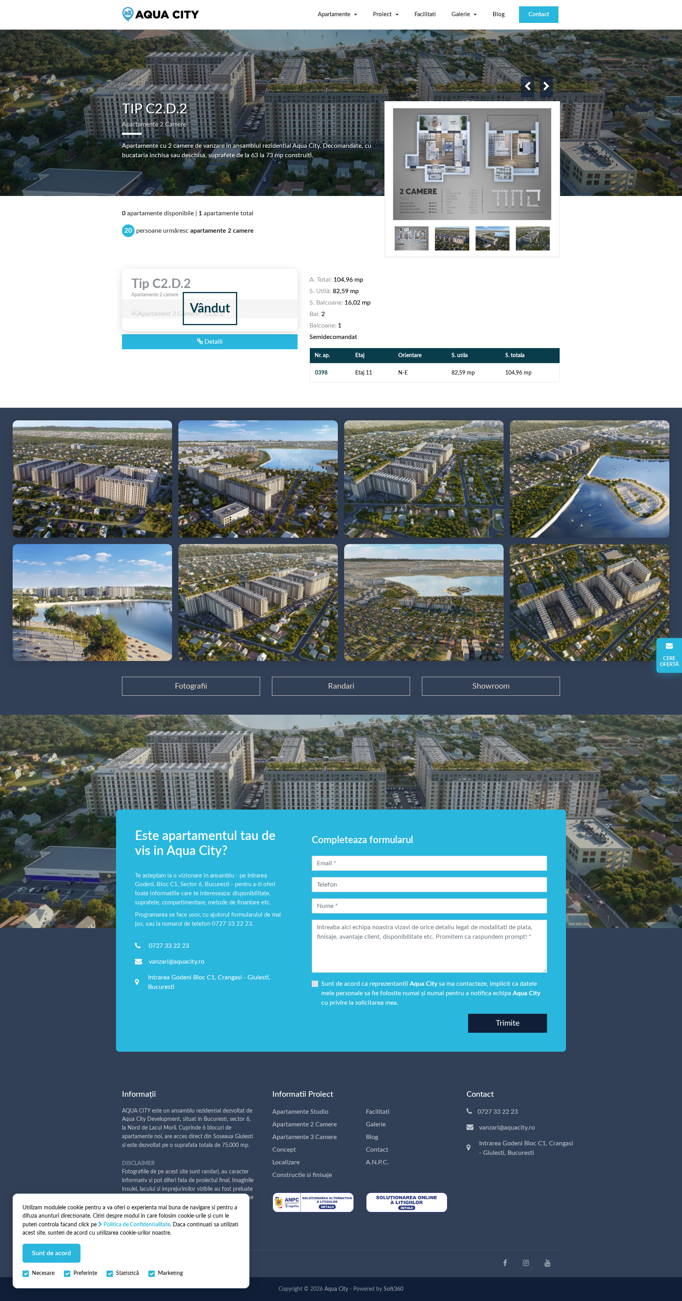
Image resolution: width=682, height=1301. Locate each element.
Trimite (508, 1023)
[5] (589, 478)
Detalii (213, 342)
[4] (424, 478)
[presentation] (527, 87)
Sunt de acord (51, 1253)
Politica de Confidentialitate (136, 1225)
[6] (92, 602)
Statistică (127, 1273)
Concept (284, 1150)
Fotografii (191, 686)
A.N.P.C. (377, 1162)
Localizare (286, 1162)
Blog (499, 14)
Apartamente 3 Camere (304, 1137)
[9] (589, 602)
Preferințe (85, 1273)
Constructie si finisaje (302, 1175)
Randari (341, 686)
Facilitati (425, 14)
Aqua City (336, 1289)
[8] (424, 602)
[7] (258, 602)
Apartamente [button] (334, 14)
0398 (321, 373)
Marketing (170, 1273)
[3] (258, 478)
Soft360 (393, 1289)
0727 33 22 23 (169, 946)
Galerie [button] (461, 14)
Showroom (491, 686)
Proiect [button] (382, 14)
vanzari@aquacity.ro (176, 961)
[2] (92, 478)
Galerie (376, 1124)
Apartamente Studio (300, 1112)
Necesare (43, 1273)
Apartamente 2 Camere (304, 1124)
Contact (538, 14)
